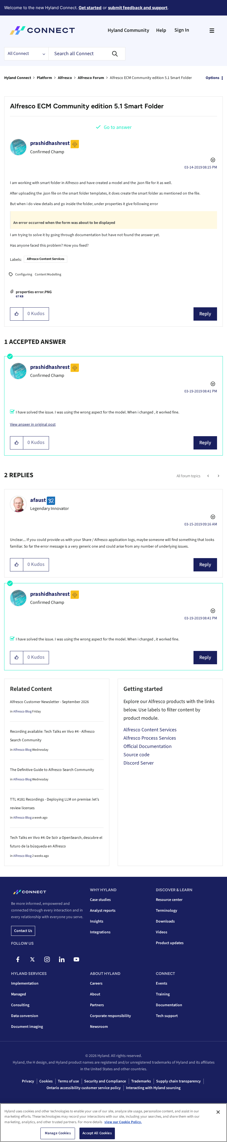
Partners (97, 1005)
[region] (113, 1122)
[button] (16, 314)
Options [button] (212, 78)
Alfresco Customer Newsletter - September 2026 (49, 702)
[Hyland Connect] (42, 30)
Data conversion (24, 1016)
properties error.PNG (34, 292)
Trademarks (141, 1081)
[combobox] (86, 53)
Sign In (181, 30)
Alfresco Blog (22, 711)
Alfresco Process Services (149, 738)
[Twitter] (32, 959)
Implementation (24, 983)
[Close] (218, 1112)
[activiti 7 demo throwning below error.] (218, 476)
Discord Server (138, 763)
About (95, 994)
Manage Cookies (58, 1133)
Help (161, 30)
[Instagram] (47, 959)
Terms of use (68, 1081)
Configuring (23, 274)
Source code (136, 754)
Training (163, 994)
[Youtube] (76, 959)
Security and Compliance (105, 1081)
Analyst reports (102, 910)
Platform (44, 78)
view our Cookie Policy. (123, 1122)
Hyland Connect (17, 78)
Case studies (100, 900)
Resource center (169, 900)
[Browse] (211, 30)
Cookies (46, 1081)
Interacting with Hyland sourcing (153, 1088)
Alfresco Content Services (45, 259)
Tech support (167, 1016)
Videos (161, 932)
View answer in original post (33, 424)
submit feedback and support (137, 7)
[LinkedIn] (61, 959)
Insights (96, 921)
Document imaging (27, 1026)
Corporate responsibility (110, 1016)
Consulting (20, 1005)
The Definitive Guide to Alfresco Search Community (52, 770)
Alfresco (65, 78)
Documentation (169, 1005)
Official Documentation (147, 746)
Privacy (28, 1081)
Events (161, 983)
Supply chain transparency (178, 1081)
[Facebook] (17, 959)
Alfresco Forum (91, 78)
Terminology (166, 910)
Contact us (23, 931)
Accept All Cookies (97, 1133)
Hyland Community (128, 30)
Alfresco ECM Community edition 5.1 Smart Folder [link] (151, 78)
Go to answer (117, 127)
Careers (96, 983)
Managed (18, 994)
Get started (90, 7)
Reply (205, 313)
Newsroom (99, 1026)
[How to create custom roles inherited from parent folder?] (208, 476)
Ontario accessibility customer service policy (84, 1088)
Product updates (170, 943)
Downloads (165, 921)
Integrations (100, 932)
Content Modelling (48, 274)
